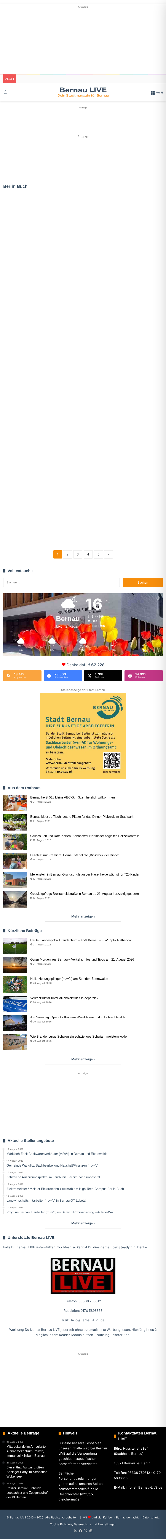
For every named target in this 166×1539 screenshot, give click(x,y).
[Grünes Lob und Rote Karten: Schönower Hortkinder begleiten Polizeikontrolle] (15, 842)
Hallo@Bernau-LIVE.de (87, 1320)
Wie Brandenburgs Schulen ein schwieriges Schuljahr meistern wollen (79, 1036)
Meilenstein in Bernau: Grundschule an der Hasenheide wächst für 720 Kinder (84, 874)
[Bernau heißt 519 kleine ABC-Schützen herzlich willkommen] (15, 803)
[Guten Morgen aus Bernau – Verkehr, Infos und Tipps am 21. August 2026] (15, 965)
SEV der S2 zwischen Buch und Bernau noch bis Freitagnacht (28, 236)
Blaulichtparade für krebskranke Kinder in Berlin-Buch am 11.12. (85, 412)
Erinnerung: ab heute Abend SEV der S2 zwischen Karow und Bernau (84, 266)
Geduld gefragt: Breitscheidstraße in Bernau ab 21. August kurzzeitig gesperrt (84, 893)
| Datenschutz (150, 1517)
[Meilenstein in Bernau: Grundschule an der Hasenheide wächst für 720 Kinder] (15, 880)
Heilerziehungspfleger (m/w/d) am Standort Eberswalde (69, 978)
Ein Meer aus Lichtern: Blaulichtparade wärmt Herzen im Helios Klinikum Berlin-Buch (86, 334)
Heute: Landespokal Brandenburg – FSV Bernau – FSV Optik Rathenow (80, 940)
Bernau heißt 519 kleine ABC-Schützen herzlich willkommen (72, 797)
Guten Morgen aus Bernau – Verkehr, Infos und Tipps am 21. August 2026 (82, 959)
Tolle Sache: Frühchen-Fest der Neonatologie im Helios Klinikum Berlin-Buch (78, 513)
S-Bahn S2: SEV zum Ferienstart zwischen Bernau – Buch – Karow (26, 370)
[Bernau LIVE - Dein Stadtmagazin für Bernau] (83, 92)
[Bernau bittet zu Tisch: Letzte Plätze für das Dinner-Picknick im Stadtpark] (15, 822)
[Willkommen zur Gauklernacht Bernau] (83, 159)
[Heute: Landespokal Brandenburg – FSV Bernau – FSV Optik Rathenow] (15, 946)
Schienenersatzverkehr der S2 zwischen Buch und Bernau (28, 516)
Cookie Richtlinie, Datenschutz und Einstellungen (83, 1524)
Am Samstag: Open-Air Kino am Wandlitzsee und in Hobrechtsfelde (77, 1017)
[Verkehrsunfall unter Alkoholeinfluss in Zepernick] (15, 1004)
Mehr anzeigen (83, 916)
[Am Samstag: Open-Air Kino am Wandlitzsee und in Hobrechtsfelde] (15, 1023)
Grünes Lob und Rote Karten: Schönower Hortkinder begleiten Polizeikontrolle (84, 836)
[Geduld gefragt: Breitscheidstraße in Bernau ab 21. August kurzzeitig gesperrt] (15, 899)
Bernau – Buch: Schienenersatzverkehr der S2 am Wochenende (137, 483)
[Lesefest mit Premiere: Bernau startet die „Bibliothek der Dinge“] (15, 861)
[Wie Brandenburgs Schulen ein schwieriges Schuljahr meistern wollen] (15, 1042)
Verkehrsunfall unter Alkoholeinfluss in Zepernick (64, 998)
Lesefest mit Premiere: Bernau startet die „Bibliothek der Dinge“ (74, 855)
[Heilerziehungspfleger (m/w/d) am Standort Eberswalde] (15, 984)
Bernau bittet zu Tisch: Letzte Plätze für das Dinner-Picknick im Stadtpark (82, 816)
